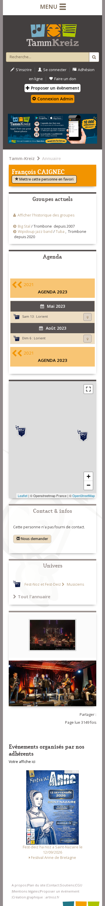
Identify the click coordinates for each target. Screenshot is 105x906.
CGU (78, 885)
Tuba (60, 231)
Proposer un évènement (54, 88)
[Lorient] (21, 431)
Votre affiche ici (22, 761)
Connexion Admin (54, 99)
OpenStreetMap (83, 495)
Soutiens (67, 885)
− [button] (88, 485)
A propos (19, 885)
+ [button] (88, 476)
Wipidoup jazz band (35, 231)
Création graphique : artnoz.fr (36, 897)
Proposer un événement (59, 891)
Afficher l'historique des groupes (46, 215)
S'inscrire (24, 69)
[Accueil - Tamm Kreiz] (52, 33)
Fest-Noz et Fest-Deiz (42, 584)
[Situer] (87, 317)
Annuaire (51, 158)
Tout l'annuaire (34, 596)
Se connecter (54, 69)
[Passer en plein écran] (88, 389)
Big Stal (24, 226)
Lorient (42, 316)
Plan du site (36, 885)
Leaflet (22, 495)
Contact (53, 885)
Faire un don (65, 78)
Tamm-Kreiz (22, 158)
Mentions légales (25, 891)
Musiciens (75, 584)
